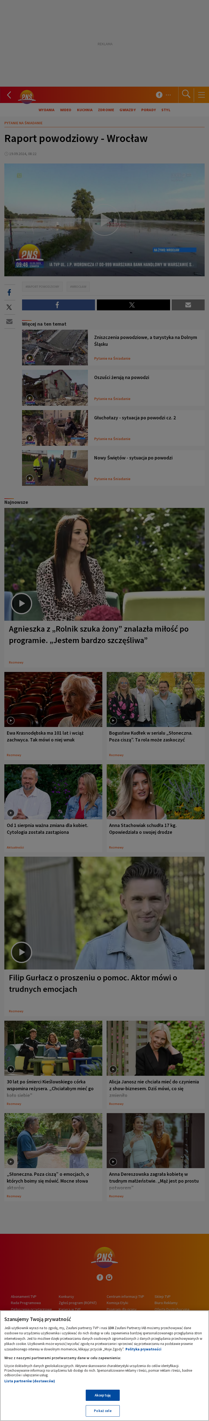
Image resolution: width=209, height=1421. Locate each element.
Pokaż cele (102, 1410)
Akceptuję (103, 1395)
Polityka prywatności (143, 1349)
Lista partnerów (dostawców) (29, 1381)
